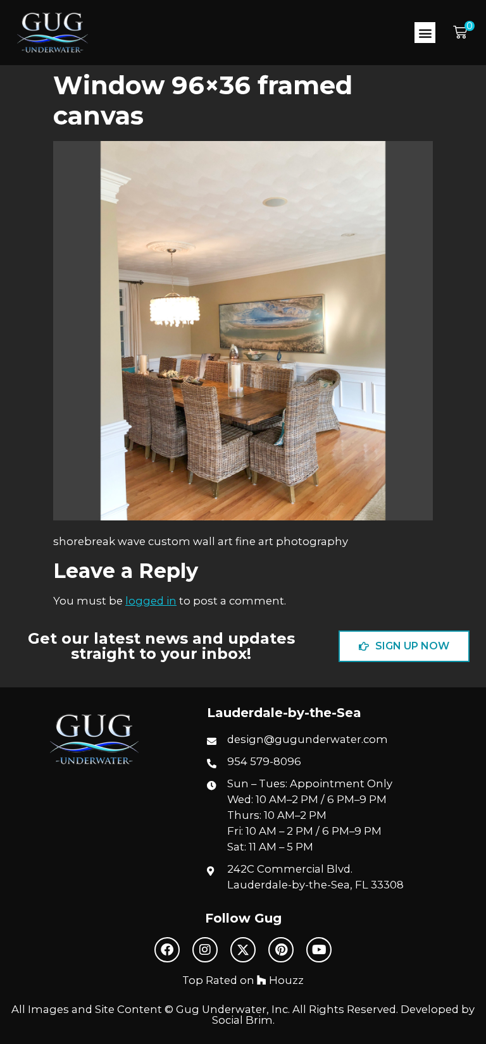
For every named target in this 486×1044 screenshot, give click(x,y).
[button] (424, 32)
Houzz (285, 980)
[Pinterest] (281, 949)
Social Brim (242, 1020)
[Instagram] (205, 949)
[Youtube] (319, 949)
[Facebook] (167, 949)
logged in (151, 600)
